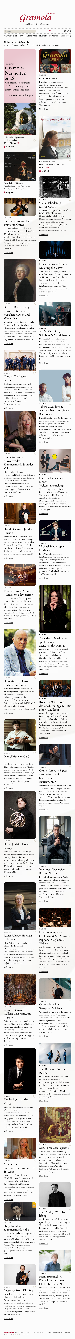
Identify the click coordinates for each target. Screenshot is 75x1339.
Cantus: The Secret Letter (15, 378)
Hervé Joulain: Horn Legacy (16, 846)
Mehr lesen (43, 109)
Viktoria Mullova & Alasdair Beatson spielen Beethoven (54, 410)
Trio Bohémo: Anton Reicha (52, 1071)
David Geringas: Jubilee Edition (18, 531)
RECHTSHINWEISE (64, 1332)
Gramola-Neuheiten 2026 (15, 73)
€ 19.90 (9, 192)
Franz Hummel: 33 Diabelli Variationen (51, 1278)
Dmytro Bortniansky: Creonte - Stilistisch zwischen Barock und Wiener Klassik (17, 312)
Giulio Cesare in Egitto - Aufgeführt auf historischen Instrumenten (53, 776)
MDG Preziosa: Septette (54, 1148)
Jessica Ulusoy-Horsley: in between (18, 937)
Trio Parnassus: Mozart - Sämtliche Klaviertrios (18, 592)
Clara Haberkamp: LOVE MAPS (50, 204)
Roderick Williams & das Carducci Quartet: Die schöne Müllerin (55, 705)
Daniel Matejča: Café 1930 (16, 758)
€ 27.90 (45, 170)
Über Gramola (67, 36)
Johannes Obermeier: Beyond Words (52, 871)
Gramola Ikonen (49, 78)
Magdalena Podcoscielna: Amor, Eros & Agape (19, 1167)
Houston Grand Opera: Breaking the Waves (53, 266)
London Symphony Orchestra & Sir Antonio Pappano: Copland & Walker (54, 937)
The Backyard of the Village (16, 1101)
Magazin (43, 36)
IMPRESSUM (52, 1332)
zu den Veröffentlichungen (19, 95)
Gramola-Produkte (28, 36)
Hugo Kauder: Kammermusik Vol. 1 (16, 1227)
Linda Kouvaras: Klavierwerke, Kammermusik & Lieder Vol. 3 (18, 462)
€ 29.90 (10, 146)
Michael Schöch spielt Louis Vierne (52, 548)
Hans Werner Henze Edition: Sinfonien (16, 683)
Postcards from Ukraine (18, 1290)
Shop (15, 36)
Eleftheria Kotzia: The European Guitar (17, 222)
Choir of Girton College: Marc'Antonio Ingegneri (18, 1013)
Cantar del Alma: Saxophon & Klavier (51, 1006)
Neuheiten (53, 36)
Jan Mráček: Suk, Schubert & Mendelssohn (54, 333)
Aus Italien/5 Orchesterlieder (16, 188)
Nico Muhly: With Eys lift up (52, 1213)
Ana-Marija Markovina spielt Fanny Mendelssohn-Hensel (53, 641)
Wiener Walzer (10, 143)
